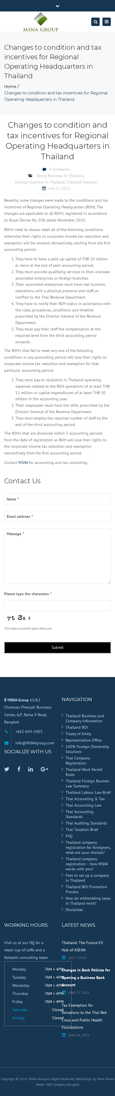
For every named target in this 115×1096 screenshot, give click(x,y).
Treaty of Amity (78, 733)
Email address (20, 516)
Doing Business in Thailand (60, 175)
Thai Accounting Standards (80, 814)
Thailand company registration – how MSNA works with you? (87, 863)
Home (10, 86)
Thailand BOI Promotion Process (86, 889)
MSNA (23, 462)
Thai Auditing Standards (86, 823)
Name (13, 499)
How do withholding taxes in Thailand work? (88, 901)
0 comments (59, 169)
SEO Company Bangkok (62, 1084)
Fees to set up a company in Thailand (87, 878)
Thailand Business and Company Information (85, 718)
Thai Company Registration (78, 761)
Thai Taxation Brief (82, 829)
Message (15, 533)
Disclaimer (74, 909)
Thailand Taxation (81, 182)
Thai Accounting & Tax (85, 798)
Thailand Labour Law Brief (88, 792)
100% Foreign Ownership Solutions (87, 749)
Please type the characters (28, 593)
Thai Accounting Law (83, 805)
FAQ (69, 835)
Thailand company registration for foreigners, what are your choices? (88, 847)
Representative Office (84, 740)
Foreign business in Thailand (40, 182)
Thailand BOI (77, 727)
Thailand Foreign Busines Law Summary (87, 783)
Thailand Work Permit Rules (84, 772)
